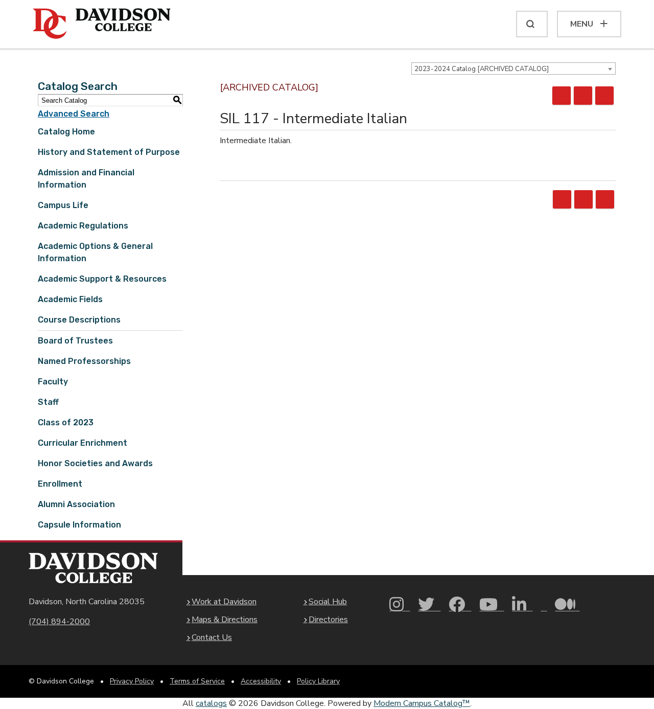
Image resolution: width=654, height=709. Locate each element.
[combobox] (513, 68)
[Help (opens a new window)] (604, 95)
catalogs (211, 703)
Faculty (53, 381)
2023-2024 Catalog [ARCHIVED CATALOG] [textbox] (481, 69)
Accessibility (261, 681)
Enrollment (60, 484)
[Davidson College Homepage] (93, 568)
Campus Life (63, 205)
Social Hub (328, 601)
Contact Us (212, 637)
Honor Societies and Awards (95, 463)
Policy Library (318, 681)
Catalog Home (66, 131)
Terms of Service (197, 681)
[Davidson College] (102, 24)
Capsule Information (79, 525)
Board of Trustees (75, 341)
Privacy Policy (132, 681)
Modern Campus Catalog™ (421, 703)
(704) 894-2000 (59, 621)
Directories (328, 619)
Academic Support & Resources (102, 279)
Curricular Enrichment (82, 443)
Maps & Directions (225, 619)
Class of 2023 (66, 422)
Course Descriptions (79, 320)
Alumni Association (76, 504)
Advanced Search (73, 114)
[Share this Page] (561, 95)
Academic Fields (70, 299)
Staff (48, 402)
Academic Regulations (83, 226)
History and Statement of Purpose (109, 152)
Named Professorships (84, 361)
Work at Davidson (224, 601)
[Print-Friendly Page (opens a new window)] (583, 95)
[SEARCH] (532, 24)
